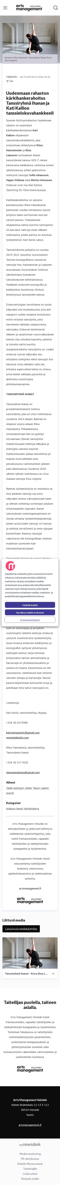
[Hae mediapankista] (55, 7)
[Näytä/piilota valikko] (5, 7)
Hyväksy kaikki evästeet (30, 612)
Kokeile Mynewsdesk (30, 1163)
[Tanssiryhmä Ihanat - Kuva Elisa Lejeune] (30, 953)
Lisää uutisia (30, 1173)
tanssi (19, 808)
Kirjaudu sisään (30, 1178)
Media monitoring (30, 1153)
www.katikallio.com (17, 737)
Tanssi (36, 788)
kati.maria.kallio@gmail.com (23, 732)
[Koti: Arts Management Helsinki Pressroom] (29, 8)
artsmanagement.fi (30, 888)
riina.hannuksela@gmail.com (23, 772)
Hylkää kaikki (30, 605)
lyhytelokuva (31, 808)
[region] (30, 592)
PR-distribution (30, 1158)
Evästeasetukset (30, 619)
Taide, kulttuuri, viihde (19, 788)
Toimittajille (30, 1168)
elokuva (10, 808)
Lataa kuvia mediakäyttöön (21, 929)
